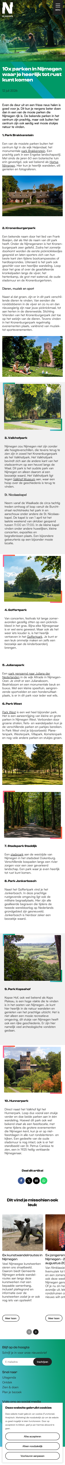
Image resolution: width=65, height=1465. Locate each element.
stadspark (17, 854)
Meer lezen (10, 1319)
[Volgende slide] (36, 1332)
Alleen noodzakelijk (32, 1446)
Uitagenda (9, 1377)
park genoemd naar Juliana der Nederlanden (26, 675)
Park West (9, 712)
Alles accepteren (32, 1436)
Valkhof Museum (24, 479)
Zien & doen (10, 1387)
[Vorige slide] (29, 1332)
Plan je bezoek (12, 1392)
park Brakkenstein (33, 151)
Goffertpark (34, 636)
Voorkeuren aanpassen (32, 1455)
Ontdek (7, 1382)
